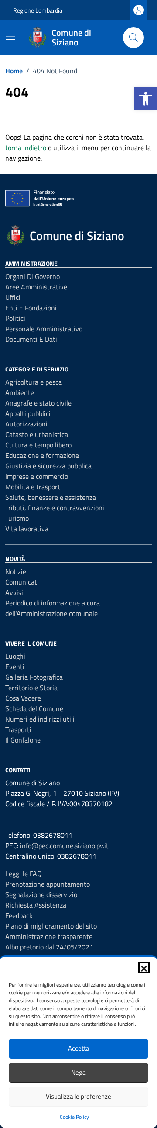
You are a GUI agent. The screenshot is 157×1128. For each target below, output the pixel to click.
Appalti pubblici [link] (28, 413)
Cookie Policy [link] (74, 1117)
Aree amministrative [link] (36, 287)
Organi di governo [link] (32, 276)
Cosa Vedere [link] (23, 698)
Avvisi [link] (14, 592)
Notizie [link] (15, 571)
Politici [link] (15, 318)
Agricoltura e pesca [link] (33, 382)
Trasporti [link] (18, 729)
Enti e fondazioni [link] (31, 308)
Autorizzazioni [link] (26, 424)
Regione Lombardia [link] (37, 10)
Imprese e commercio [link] (36, 476)
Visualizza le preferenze (78, 1096)
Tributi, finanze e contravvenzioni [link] (54, 507)
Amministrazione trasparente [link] (48, 936)
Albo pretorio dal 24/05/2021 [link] (49, 947)
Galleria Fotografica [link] (34, 677)
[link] (145, 98)
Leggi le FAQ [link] (23, 873)
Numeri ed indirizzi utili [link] (40, 719)
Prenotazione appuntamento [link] (47, 884)
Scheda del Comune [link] (34, 708)
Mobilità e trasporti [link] (33, 486)
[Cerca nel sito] (133, 37)
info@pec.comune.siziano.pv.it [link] (64, 845)
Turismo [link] (17, 518)
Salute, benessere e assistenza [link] (50, 497)
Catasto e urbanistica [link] (36, 434)
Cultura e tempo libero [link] (38, 445)
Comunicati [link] (22, 582)
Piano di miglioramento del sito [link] (51, 926)
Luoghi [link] (15, 656)
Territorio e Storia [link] (31, 687)
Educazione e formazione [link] (42, 455)
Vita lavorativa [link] (26, 528)
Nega (78, 1072)
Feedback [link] (19, 915)
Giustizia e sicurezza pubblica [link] (48, 466)
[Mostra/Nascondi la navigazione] (10, 36)
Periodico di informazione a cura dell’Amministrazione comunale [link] (52, 608)
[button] (144, 967)
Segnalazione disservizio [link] (41, 894)
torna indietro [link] (25, 147)
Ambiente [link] (19, 392)
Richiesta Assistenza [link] (35, 905)
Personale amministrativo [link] (43, 328)
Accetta (78, 1048)
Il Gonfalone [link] (23, 740)
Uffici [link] (12, 297)
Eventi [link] (14, 666)
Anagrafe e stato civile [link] (38, 403)
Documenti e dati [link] (31, 339)
